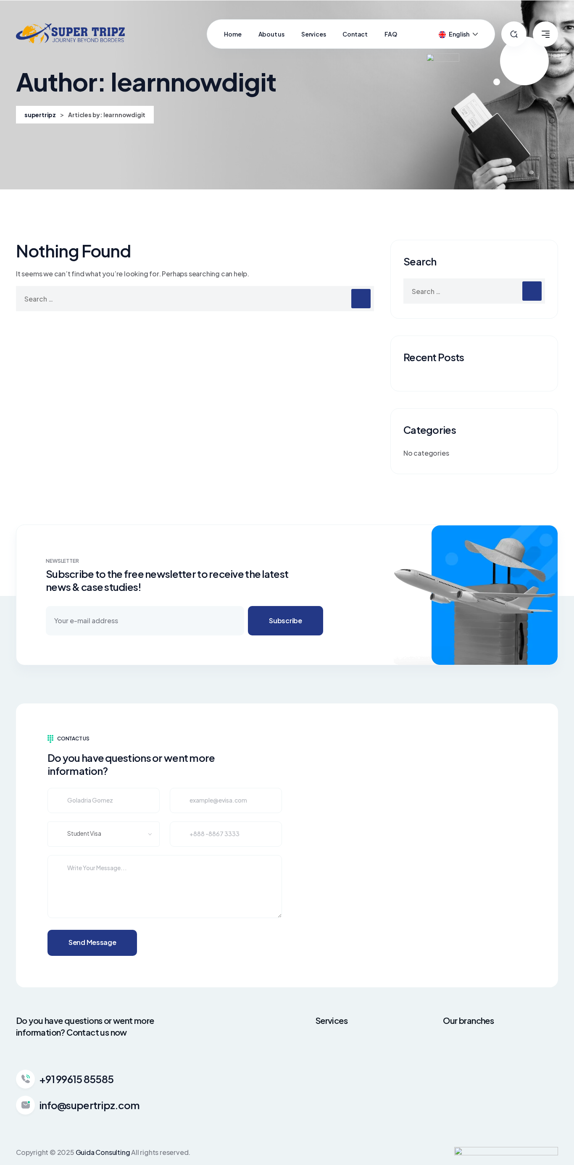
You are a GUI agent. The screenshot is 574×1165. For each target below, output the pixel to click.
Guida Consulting (103, 1152)
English (459, 34)
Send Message (92, 942)
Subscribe (285, 620)
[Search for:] (195, 298)
